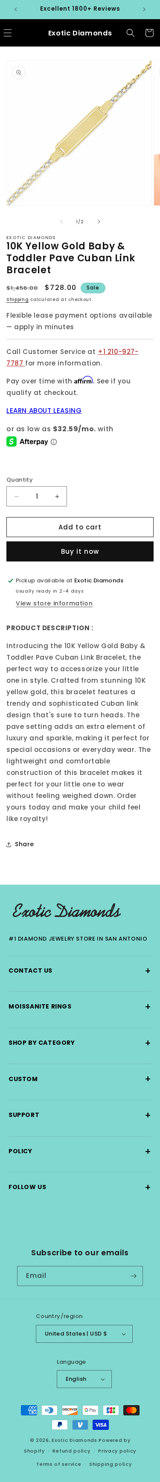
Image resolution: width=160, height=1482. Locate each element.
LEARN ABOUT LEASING (43, 410)
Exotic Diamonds (74, 1440)
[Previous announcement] (15, 9)
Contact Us (80, 970)
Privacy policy (117, 1450)
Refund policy (71, 1450)
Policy (80, 1151)
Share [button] (24, 844)
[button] (130, 32)
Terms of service (58, 1464)
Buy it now (80, 551)
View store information (54, 603)
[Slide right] (99, 221)
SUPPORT (80, 1115)
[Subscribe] (133, 1276)
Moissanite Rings (80, 1006)
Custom (80, 1078)
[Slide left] (61, 221)
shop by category (80, 1042)
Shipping (17, 299)
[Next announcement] (144, 9)
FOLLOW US (80, 1187)
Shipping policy (110, 1464)
